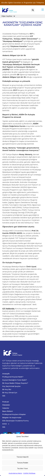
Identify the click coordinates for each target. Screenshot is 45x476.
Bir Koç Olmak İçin (9, 393)
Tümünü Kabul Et (22, 457)
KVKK (4, 424)
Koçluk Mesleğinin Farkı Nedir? (14, 380)
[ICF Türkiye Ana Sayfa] (10, 10)
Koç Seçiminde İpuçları (11, 386)
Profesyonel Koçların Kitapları (14, 414)
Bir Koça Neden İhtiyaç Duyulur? (15, 383)
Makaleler (6, 405)
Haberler (5, 408)
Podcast (5, 402)
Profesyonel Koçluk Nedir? (12, 377)
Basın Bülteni (7, 411)
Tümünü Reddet (22, 463)
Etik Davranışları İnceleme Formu (15, 421)
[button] (33, 10)
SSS (3, 396)
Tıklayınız (40, 3)
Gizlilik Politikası (29, 473)
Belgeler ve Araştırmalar (11, 418)
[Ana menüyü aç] (42, 9)
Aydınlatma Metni (15, 473)
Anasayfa (6, 374)
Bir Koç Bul (6, 389)
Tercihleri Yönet (22, 468)
